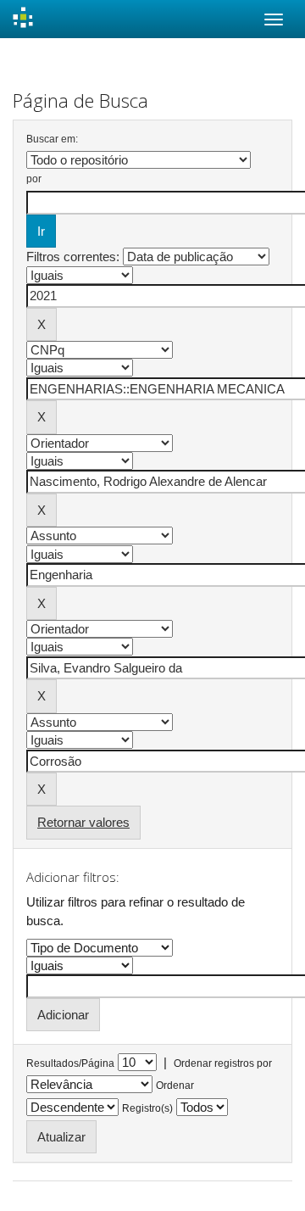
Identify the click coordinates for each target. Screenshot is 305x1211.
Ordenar (175, 1085)
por (34, 179)
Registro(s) (147, 1108)
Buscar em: (52, 139)
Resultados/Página (70, 1063)
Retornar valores (83, 822)
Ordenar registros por (223, 1063)
